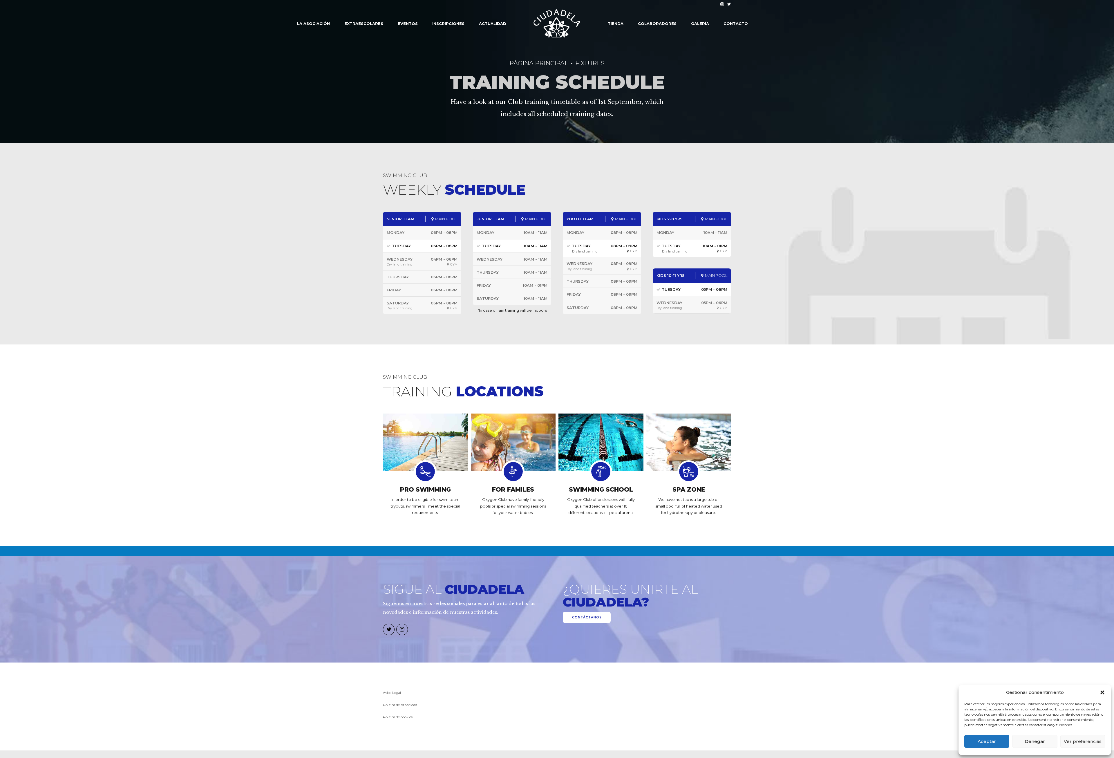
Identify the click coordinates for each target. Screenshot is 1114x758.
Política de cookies (398, 717)
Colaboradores (657, 23)
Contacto (736, 23)
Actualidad (492, 23)
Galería (700, 23)
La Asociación (313, 23)
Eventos (408, 23)
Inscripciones (448, 23)
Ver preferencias (1083, 741)
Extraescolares (363, 23)
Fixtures (590, 63)
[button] (1102, 692)
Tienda (615, 23)
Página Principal (538, 63)
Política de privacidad (400, 705)
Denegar (1035, 741)
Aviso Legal (392, 693)
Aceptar (987, 741)
